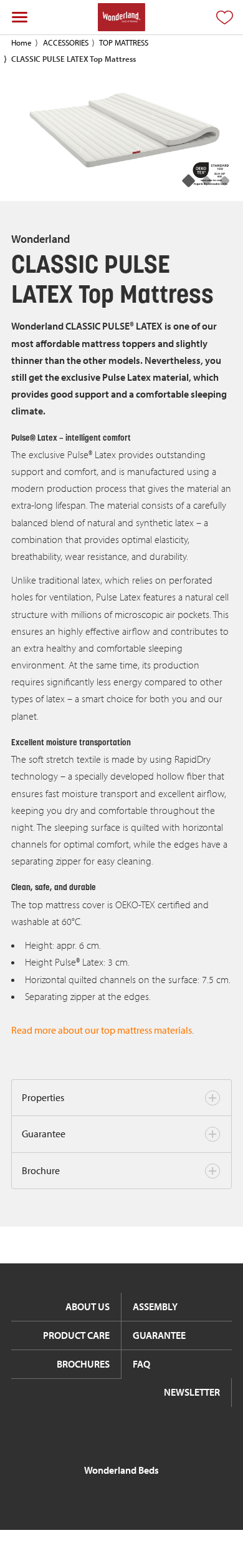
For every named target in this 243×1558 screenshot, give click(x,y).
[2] (225, 181)
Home (21, 42)
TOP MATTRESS (123, 42)
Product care (76, 1335)
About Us (87, 1306)
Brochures (83, 1364)
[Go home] (121, 17)
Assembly (155, 1306)
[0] (189, 181)
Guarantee (43, 1133)
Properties (43, 1097)
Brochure (41, 1170)
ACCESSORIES (65, 42)
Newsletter (192, 1392)
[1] (207, 181)
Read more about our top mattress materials (101, 1030)
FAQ (141, 1364)
